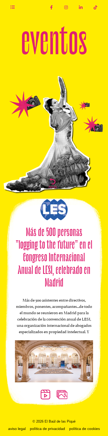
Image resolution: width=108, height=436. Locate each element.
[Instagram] (66, 7)
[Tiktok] (95, 7)
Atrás (52, 186)
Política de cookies (84, 429)
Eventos (54, 39)
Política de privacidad (47, 429)
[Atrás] (52, 181)
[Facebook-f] (51, 7)
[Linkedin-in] (81, 7)
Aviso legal (17, 429)
